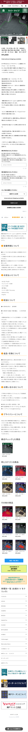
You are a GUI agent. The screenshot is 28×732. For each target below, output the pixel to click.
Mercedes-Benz (5, 644)
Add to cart (14, 203)
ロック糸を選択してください (9, 190)
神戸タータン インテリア (7, 653)
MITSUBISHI (4, 629)
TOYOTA (3, 596)
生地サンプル (4, 663)
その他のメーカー (5, 648)
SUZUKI (3, 625)
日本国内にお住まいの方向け (14, 207)
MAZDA (3, 615)
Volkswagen (4, 639)
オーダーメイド (5, 658)
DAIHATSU (4, 620)
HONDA (3, 634)
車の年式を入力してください (10, 151)
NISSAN (3, 606)
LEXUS (3, 601)
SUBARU (3, 610)
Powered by (12, 717)
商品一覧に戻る (14, 560)
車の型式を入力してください (10, 172)
